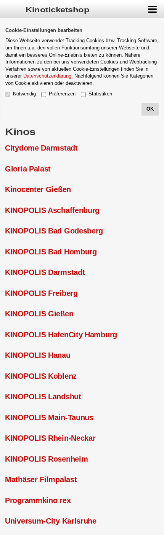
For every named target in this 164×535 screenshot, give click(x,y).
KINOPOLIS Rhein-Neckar (50, 438)
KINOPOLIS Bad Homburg (51, 252)
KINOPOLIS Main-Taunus (49, 417)
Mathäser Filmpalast (41, 479)
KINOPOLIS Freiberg (41, 293)
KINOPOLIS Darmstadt (45, 272)
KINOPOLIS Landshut (43, 396)
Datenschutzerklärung (47, 76)
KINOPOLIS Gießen (39, 314)
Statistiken (100, 94)
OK (150, 109)
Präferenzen (62, 94)
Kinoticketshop (57, 10)
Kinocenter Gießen (38, 189)
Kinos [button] (20, 132)
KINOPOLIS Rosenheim (46, 459)
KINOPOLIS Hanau (38, 355)
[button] (152, 9)
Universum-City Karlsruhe (50, 521)
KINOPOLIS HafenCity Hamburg (61, 334)
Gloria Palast (28, 169)
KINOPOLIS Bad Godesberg (54, 231)
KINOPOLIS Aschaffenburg (52, 210)
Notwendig (24, 94)
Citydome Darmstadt (41, 148)
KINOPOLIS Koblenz (41, 376)
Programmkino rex (38, 500)
